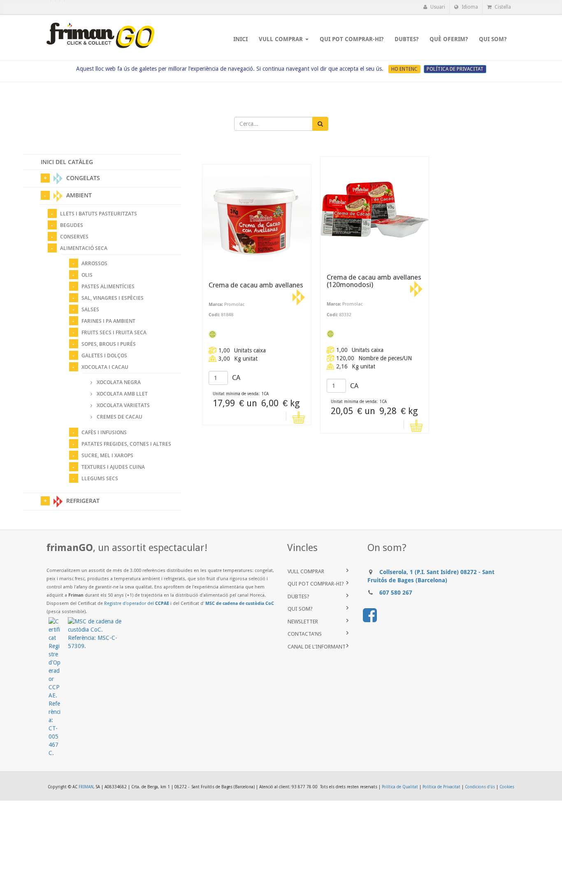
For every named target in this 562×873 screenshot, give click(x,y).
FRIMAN (86, 787)
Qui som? (300, 609)
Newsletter (303, 621)
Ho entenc (404, 69)
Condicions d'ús (480, 787)
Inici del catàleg (67, 162)
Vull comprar (306, 571)
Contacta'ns (305, 634)
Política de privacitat (455, 69)
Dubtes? (298, 596)
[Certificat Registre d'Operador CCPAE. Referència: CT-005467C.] (58, 687)
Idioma (469, 7)
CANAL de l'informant (317, 647)
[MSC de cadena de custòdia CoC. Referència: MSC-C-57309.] (98, 633)
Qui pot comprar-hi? (316, 584)
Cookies (506, 787)
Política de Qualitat (400, 787)
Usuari (437, 7)
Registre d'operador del (136, 603)
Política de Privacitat (441, 787)
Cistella (502, 7)
